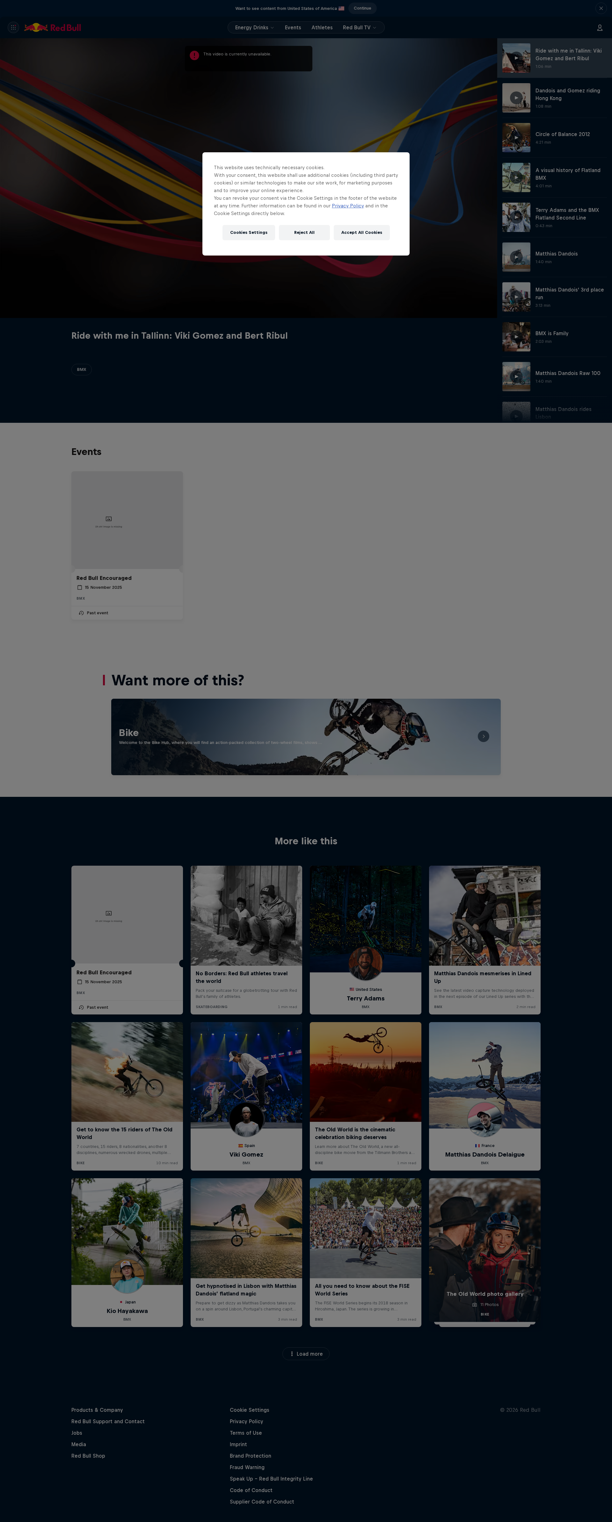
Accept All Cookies (361, 232)
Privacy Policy (348, 205)
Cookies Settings (248, 232)
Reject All (304, 232)
